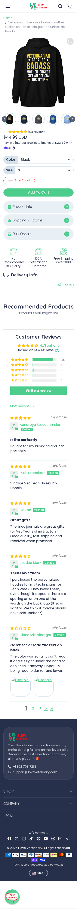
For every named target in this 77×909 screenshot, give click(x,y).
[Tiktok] (31, 838)
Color (10, 159)
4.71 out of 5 (50, 345)
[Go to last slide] (5, 119)
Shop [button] (8, 791)
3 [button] (40, 708)
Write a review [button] (39, 390)
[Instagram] (24, 838)
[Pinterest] (38, 838)
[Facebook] (9, 838)
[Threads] (53, 838)
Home (7, 18)
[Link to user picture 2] (43, 686)
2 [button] (33, 708)
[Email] (60, 838)
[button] (12, 6)
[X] (16, 838)
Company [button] (11, 803)
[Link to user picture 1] (20, 686)
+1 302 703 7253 (24, 766)
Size (9, 170)
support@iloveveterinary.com (35, 772)
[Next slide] (72, 119)
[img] (20, 418)
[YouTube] (45, 838)
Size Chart (22, 180)
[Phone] (67, 838)
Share (67, 285)
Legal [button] (8, 816)
